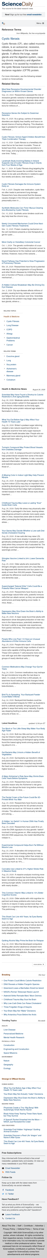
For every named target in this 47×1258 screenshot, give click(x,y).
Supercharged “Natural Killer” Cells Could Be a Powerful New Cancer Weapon (22, 587)
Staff (19, 1225)
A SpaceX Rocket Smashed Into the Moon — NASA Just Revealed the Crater (23, 1120)
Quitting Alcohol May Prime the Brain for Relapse (23, 940)
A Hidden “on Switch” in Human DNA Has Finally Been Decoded (23, 822)
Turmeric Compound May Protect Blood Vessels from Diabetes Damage (22, 448)
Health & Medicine (11, 316)
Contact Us (10, 1218)
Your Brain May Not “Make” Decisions (20, 1010)
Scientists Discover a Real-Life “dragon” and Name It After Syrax (22, 1136)
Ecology (7, 1068)
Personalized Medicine (13, 1033)
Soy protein (11, 364)
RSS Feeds (10, 1172)
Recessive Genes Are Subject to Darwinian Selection (20, 114)
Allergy (10, 333)
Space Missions (10, 1052)
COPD (9, 329)
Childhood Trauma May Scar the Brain (20, 999)
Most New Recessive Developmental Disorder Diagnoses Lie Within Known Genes (21, 90)
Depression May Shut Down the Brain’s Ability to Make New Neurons (22, 612)
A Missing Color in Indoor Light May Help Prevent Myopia (23, 476)
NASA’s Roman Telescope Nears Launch (21, 991)
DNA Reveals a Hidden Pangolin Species (21, 984)
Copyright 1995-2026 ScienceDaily (19, 1232)
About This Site (8, 1225)
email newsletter (34, 14)
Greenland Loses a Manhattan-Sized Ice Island (24, 988)
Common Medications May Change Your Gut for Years (22, 667)
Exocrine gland (13, 356)
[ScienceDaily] (17, 4)
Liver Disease (9, 1029)
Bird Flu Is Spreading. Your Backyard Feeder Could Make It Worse (21, 695)
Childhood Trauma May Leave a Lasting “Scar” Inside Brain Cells (22, 504)
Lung (9, 360)
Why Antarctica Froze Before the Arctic (20, 1014)
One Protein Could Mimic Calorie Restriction (22, 980)
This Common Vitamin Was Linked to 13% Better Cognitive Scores (22, 893)
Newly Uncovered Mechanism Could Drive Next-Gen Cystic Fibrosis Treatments (22, 224)
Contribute (28, 1225)
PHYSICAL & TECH (8, 1041)
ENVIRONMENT (7, 1057)
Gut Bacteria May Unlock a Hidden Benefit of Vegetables (21, 753)
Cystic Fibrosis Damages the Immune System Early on (21, 185)
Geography (8, 1064)
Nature (6, 1060)
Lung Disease (12, 325)
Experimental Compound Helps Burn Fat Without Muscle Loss (22, 846)
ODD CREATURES (8, 1125)
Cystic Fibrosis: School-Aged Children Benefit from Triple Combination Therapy (23, 137)
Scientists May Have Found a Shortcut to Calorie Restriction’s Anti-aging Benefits (22, 395)
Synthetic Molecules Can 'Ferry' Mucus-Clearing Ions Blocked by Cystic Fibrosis (22, 208)
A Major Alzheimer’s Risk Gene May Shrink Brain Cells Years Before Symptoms (23, 777)
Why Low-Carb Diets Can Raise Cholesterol (22, 1003)
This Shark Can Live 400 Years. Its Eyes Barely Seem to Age (22, 917)
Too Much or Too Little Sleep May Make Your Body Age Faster (23, 729)
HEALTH (5, 1026)
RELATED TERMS (10, 351)
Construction (9, 1045)
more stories (38, 964)
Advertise (39, 1225)
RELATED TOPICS (10, 311)
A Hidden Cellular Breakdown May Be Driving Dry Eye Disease (23, 285)
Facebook (9, 1189)
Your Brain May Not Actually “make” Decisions (23, 1094)
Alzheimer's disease (12, 370)
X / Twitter (9, 1193)
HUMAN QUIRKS (7, 1084)
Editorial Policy (24, 1229)
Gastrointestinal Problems (13, 339)
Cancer (10, 344)
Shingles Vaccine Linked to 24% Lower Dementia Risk (23, 559)
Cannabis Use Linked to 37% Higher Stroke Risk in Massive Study (22, 869)
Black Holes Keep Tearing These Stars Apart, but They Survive (23, 1114)
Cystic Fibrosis (13, 321)
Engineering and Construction (16, 1049)
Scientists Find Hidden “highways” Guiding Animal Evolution (22, 1130)
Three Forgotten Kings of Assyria (18, 1007)
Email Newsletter (12, 1168)
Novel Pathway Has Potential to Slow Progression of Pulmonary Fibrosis (23, 262)
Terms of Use (38, 1229)
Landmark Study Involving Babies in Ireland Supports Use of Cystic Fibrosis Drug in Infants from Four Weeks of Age (22, 162)
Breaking (6, 974)
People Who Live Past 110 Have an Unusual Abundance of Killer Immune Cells (21, 640)
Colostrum (11, 379)
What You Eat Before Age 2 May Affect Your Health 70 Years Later (20, 420)
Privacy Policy (9, 1229)
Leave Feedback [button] (12, 1214)
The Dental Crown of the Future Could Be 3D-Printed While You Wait (21, 798)
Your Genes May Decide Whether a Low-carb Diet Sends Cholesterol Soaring (23, 531)
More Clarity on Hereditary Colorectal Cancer (21, 242)
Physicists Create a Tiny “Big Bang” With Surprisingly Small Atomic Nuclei (21, 1108)
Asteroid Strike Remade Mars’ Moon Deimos (23, 995)
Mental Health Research (14, 1037)
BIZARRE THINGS (8, 1104)
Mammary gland (13, 375)
